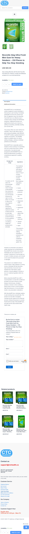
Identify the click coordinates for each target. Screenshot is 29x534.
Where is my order (5, 496)
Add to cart (17, 84)
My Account (3, 486)
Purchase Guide (4, 489)
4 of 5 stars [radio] (19, 337)
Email (7, 354)
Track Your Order (5, 491)
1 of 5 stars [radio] (14, 337)
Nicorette (7, 93)
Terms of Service (5, 502)
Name (7, 348)
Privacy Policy (4, 504)
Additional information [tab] (9, 104)
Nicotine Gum (9, 91)
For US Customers (5, 494)
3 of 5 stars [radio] (17, 337)
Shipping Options (5, 484)
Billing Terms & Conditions (7, 493)
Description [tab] (7, 101)
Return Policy (4, 488)
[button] (14, 14)
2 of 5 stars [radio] (16, 337)
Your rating (9, 336)
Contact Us (3, 505)
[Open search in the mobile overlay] (14, 7)
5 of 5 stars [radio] (20, 337)
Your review (10, 339)
